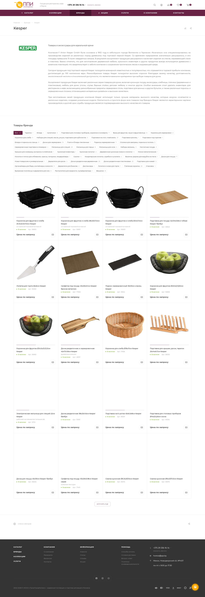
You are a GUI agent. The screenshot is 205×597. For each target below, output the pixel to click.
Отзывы (83, 558)
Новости (83, 552)
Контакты (47, 562)
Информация (87, 547)
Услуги (17, 561)
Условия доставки (128, 555)
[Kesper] (28, 48)
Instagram (102, 578)
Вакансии (48, 558)
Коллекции (19, 556)
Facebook (96, 578)
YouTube (108, 578)
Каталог (18, 547)
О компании (49, 552)
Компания (49, 547)
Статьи (82, 555)
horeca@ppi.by (160, 556)
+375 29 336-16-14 (75, 5)
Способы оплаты (128, 552)
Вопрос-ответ (126, 558)
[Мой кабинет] (161, 5)
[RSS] (185, 28)
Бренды (18, 552)
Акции (82, 562)
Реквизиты (48, 555)
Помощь (125, 547)
